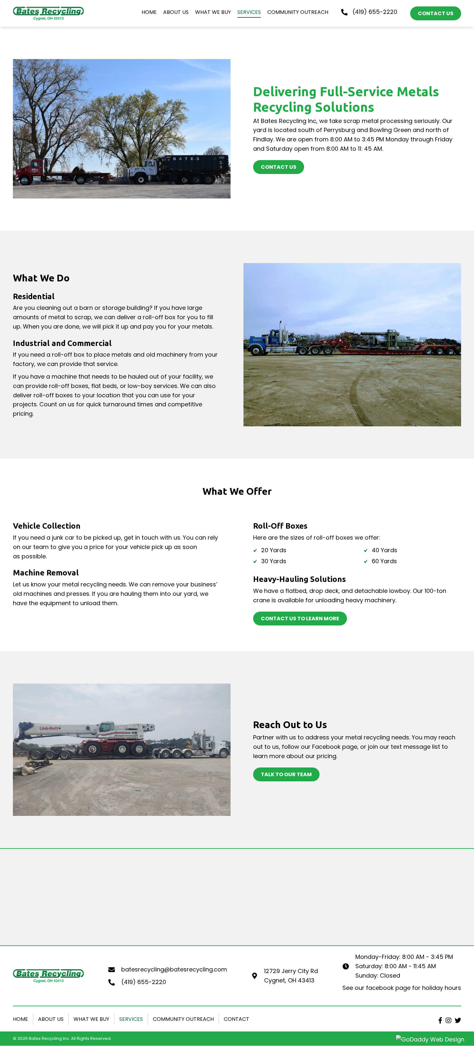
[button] (440, 1020)
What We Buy (91, 1019)
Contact (236, 1019)
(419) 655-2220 (374, 12)
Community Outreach (183, 1019)
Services (131, 1019)
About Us (51, 1019)
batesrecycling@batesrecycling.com (174, 969)
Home (20, 1019)
